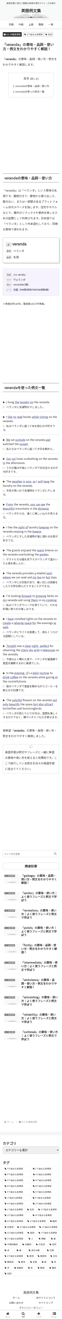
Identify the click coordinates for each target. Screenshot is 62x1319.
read (20, 417)
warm (40, 550)
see (43, 504)
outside (20, 440)
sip (34, 577)
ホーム (16, 1297)
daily (36, 673)
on (31, 402)
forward (27, 596)
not (55, 700)
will (40, 481)
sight (21, 527)
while (35, 417)
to (14, 417)
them (34, 600)
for (34, 623)
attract (48, 704)
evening (19, 673)
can (38, 504)
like (10, 417)
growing (41, 596)
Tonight (11, 646)
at (56, 677)
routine (44, 673)
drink (6, 677)
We (8, 440)
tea (39, 577)
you (32, 504)
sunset (23, 444)
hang (46, 481)
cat (14, 459)
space (28, 623)
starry (24, 650)
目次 (26, 78)
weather (17, 481)
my (5, 600)
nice (28, 481)
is (24, 481)
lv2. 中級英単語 (14, 34)
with (37, 650)
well (5, 627)
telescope (48, 650)
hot (48, 577)
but (35, 704)
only (5, 704)
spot (49, 573)
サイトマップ (46, 1302)
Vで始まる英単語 (35, 34)
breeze (36, 531)
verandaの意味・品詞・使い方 (32, 86)
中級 (15, 289)
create (7, 623)
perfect (44, 646)
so (34, 481)
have (11, 619)
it (27, 673)
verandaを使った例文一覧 (29, 91)
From (9, 504)
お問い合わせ (16, 1302)
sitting (44, 417)
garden (44, 554)
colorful (17, 700)
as (55, 623)
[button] (55, 853)
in (4, 463)
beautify (14, 704)
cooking (51, 600)
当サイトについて (45, 1297)
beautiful (9, 508)
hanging (44, 527)
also (41, 704)
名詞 (50, 34)
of (26, 527)
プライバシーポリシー (31, 1307)
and (48, 440)
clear (28, 646)
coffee (14, 677)
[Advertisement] (31, 133)
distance (43, 508)
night (35, 646)
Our (8, 459)
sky (31, 650)
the (17, 402)
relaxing (19, 623)
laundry (24, 402)
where (7, 577)
